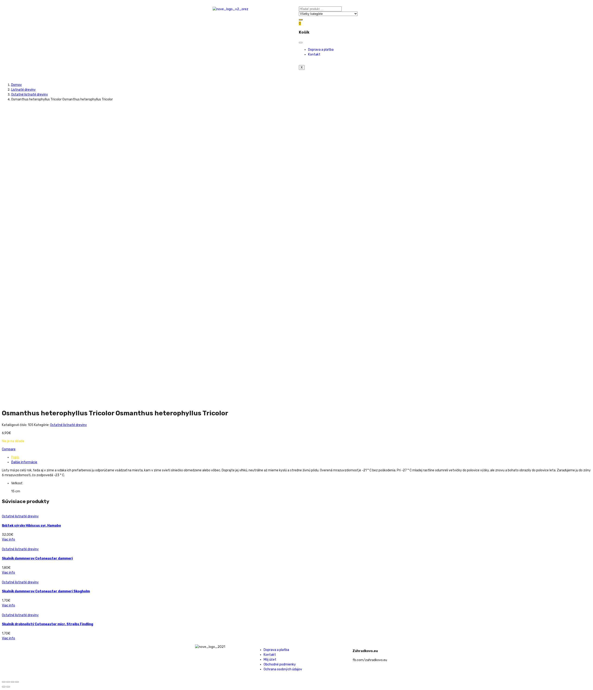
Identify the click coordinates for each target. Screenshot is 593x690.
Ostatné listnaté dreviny (29, 94)
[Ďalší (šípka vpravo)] (8, 686)
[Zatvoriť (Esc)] (4, 682)
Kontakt (314, 54)
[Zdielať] (8, 682)
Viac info (8, 539)
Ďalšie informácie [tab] (24, 462)
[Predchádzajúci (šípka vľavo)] (4, 686)
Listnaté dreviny (23, 90)
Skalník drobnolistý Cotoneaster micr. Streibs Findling (47, 624)
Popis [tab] (15, 457)
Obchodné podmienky (280, 664)
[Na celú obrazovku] (12, 682)
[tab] (301, 457)
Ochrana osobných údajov (283, 669)
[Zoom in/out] (17, 682)
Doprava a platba (321, 50)
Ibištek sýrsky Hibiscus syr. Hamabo (31, 526)
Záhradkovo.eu (365, 651)
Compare (9, 449)
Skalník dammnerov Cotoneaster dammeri (37, 558)
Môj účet (270, 660)
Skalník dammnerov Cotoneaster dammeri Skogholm (46, 591)
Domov (16, 85)
